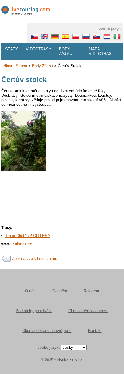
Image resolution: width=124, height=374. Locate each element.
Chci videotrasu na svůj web (46, 330)
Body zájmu (65, 51)
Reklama (91, 291)
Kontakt (95, 330)
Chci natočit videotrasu (88, 311)
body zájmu (42, 66)
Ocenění (59, 291)
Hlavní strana (15, 66)
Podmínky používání (34, 311)
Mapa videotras (100, 51)
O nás (30, 291)
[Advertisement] (62, 224)
